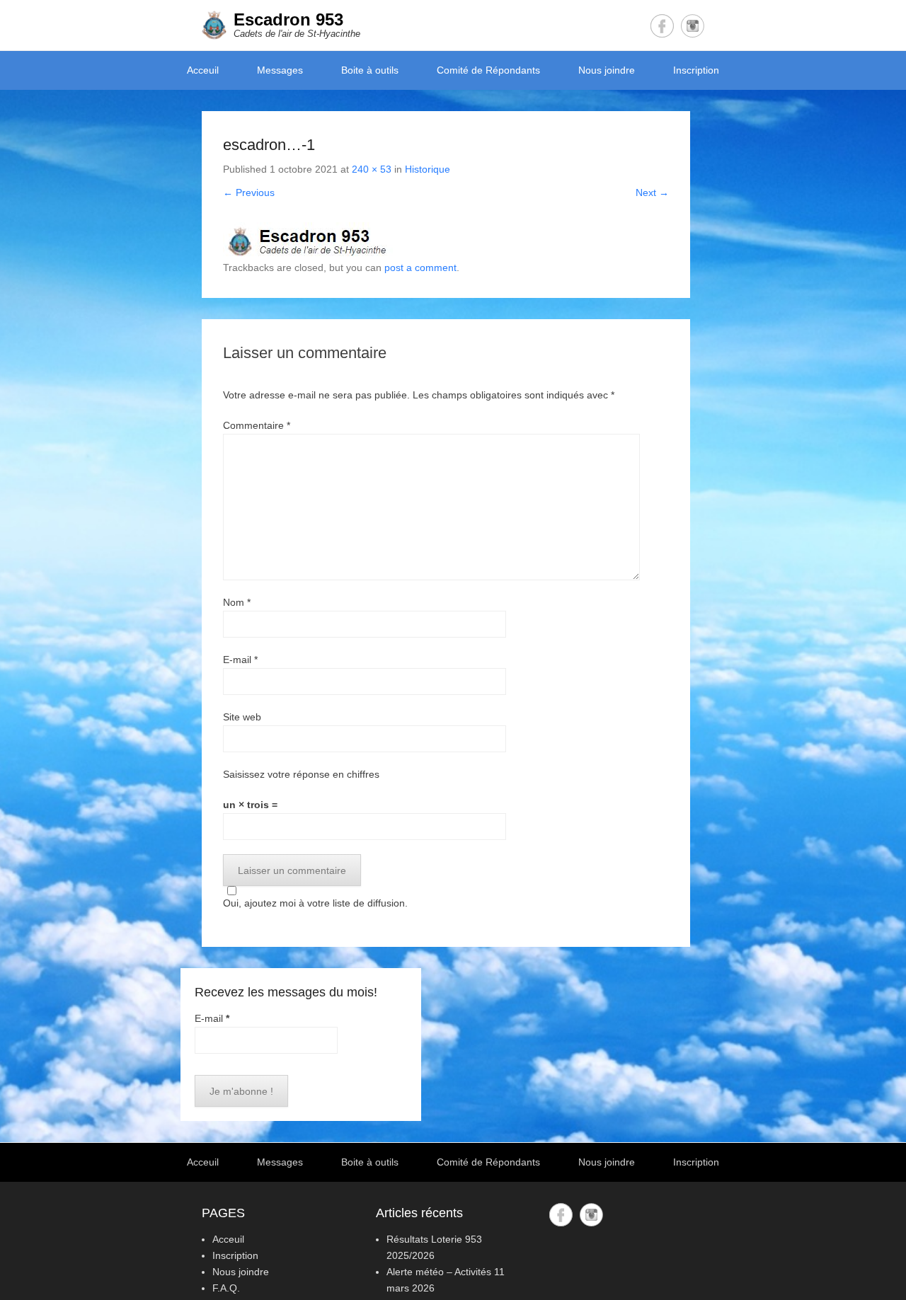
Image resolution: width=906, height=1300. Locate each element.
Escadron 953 (288, 19)
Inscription (696, 70)
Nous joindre (606, 70)
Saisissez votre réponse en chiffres (301, 774)
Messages (280, 70)
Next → (652, 192)
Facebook (662, 26)
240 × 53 (371, 169)
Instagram (692, 26)
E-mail (240, 659)
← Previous (249, 192)
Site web (242, 717)
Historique (427, 169)
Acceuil (203, 70)
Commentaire (256, 425)
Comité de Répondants (488, 70)
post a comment (420, 267)
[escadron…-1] (446, 241)
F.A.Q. (226, 1288)
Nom (237, 602)
